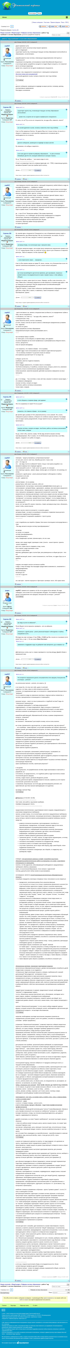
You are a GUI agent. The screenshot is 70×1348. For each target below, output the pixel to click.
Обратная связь (24, 1305)
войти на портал (24, 1299)
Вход (39, 13)
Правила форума (55, 22)
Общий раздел (16, 32)
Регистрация (32, 13)
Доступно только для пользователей (26, 74)
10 (37, 670)
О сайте (35, 1305)
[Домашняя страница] (25, 179)
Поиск (62, 22)
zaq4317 (7, 46)
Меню (4, 17)
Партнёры (13, 1305)
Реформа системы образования (30, 32)
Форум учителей (5, 32)
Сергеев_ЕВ (15, 30)
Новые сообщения (38, 22)
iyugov (7, 590)
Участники (46, 22)
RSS (66, 22)
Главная (4, 1305)
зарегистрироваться (49, 1298)
